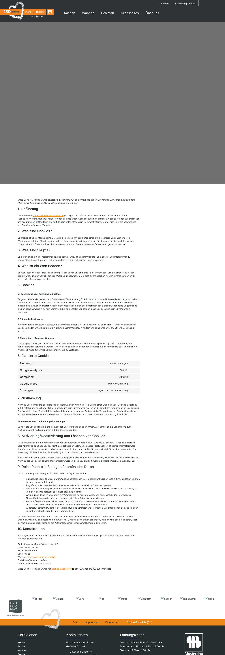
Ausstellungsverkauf (185, 3)
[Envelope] (209, 3)
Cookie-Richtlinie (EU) (139, 622)
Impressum (91, 622)
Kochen (22, 642)
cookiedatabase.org (62, 568)
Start (75, 622)
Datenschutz (112, 622)
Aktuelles (164, 3)
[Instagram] (220, 3)
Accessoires (130, 13)
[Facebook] (215, 3)
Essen (21, 646)
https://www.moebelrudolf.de (49, 215)
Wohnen (22, 650)
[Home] (203, 3)
